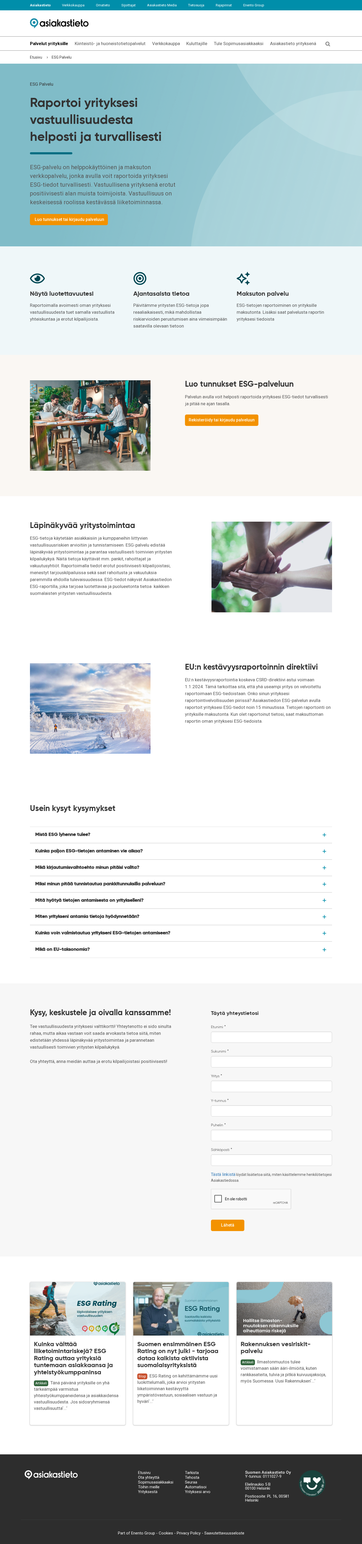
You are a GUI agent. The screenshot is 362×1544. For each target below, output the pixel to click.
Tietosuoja (196, 5)
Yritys (216, 1076)
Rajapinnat (224, 5)
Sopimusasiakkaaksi (155, 1482)
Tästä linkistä (223, 1174)
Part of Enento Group (136, 1533)
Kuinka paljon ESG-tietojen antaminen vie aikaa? (89, 851)
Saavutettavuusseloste (224, 1533)
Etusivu (36, 57)
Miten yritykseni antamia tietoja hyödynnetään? (87, 916)
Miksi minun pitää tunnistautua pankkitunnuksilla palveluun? (100, 884)
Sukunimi (220, 1051)
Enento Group (253, 5)
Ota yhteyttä (148, 1477)
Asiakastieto (40, 5)
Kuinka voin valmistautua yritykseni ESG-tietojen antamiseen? (102, 933)
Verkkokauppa (73, 5)
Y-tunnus (220, 1101)
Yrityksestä (147, 1491)
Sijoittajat (128, 5)
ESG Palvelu (62, 57)
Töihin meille (149, 1487)
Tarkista (192, 1472)
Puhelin (218, 1125)
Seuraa (191, 1482)
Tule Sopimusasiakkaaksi (238, 43)
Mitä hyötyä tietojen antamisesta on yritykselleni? (89, 900)
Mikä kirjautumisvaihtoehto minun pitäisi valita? (87, 867)
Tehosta (192, 1477)
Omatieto (103, 5)
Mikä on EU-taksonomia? (62, 949)
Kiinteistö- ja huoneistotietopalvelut (110, 43)
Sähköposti (221, 1150)
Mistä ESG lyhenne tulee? (62, 834)
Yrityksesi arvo (197, 1491)
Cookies (166, 1533)
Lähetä (227, 1225)
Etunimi (218, 1027)
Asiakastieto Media (162, 5)
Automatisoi (195, 1487)
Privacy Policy (189, 1533)
